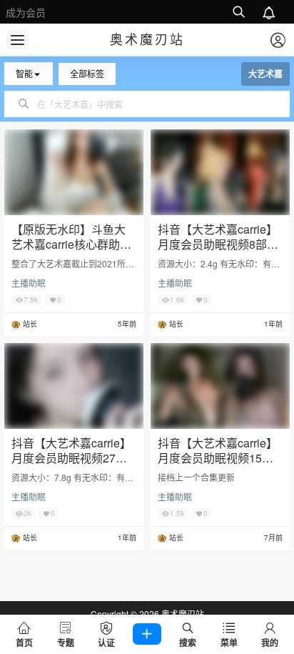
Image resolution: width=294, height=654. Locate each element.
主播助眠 (28, 283)
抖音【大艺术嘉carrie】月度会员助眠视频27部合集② (71, 458)
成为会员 (26, 12)
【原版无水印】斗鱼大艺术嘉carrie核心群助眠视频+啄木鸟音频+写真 (71, 244)
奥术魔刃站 (181, 614)
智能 (24, 73)
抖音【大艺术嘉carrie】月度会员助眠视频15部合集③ (218, 458)
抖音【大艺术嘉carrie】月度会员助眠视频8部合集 (218, 244)
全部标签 (87, 73)
